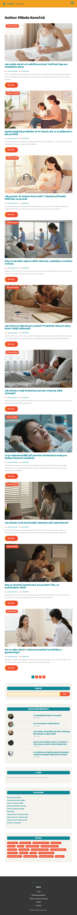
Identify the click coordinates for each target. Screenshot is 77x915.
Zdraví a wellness (15, 803)
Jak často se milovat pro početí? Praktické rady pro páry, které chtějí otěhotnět (38, 327)
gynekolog (12, 849)
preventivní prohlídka (58, 849)
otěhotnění (12, 853)
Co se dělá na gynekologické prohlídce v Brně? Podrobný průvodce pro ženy (51, 753)
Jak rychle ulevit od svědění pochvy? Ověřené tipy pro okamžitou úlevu (36, 65)
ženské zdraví (25, 843)
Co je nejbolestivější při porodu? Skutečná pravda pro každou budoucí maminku (36, 457)
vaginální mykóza (32, 846)
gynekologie (24, 849)
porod (20, 846)
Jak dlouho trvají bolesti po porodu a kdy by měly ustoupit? (33, 392)
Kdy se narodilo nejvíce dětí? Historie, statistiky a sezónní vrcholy (38, 262)
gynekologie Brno (30, 856)
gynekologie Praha (46, 856)
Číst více (11, 85)
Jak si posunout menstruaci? (46, 724)
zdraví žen (60, 856)
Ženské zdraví (14, 797)
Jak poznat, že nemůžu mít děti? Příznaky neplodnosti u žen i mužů (51, 733)
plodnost (23, 853)
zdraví (33, 853)
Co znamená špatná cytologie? (47, 715)
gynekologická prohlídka (40, 849)
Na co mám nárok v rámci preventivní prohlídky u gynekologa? (33, 651)
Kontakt (39, 905)
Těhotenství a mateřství (17, 820)
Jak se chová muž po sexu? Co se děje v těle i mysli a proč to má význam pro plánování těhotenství (50, 743)
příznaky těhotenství (46, 853)
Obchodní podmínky (38, 895)
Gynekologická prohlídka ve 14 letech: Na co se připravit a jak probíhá (38, 133)
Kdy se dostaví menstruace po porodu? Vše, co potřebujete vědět (32, 586)
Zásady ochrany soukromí (38, 899)
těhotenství (12, 843)
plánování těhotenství (41, 843)
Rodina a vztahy (14, 823)
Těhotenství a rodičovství (17, 814)
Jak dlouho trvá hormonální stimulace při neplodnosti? (36, 523)
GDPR (38, 902)
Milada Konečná (13, 71)
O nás (39, 892)
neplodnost (56, 843)
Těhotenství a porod (16, 800)
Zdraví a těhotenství (15, 809)
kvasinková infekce (14, 856)
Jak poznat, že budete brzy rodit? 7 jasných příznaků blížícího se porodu (35, 197)
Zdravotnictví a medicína (17, 817)
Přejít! (65, 694)
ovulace (11, 846)
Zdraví (10, 811)
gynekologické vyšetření (50, 846)
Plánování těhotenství (16, 806)
